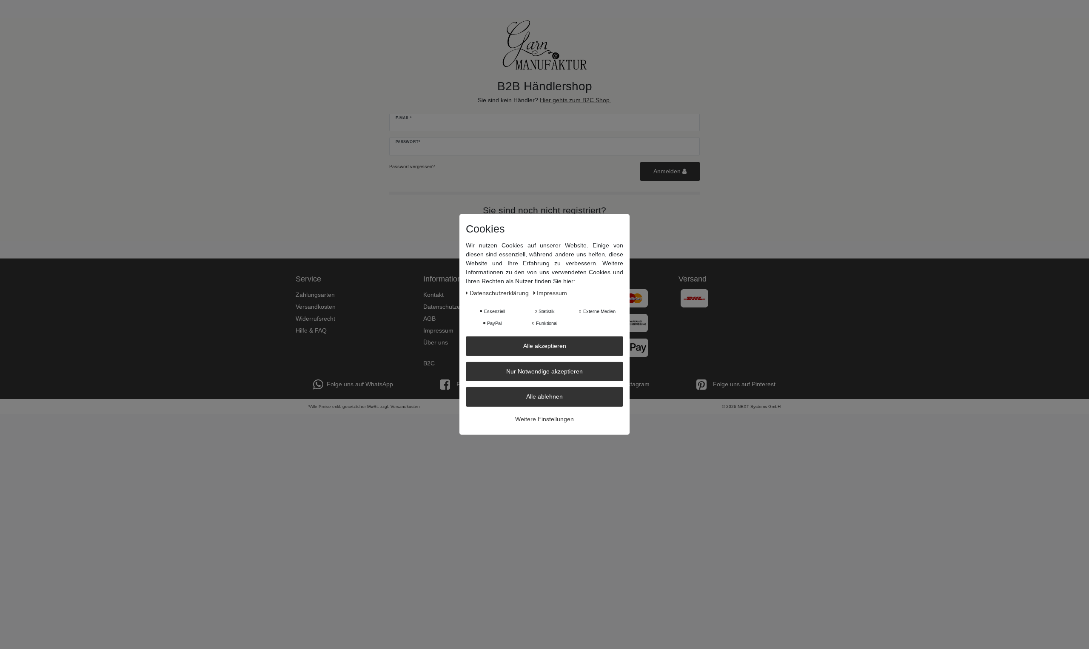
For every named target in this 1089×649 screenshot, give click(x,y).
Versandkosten (316, 306)
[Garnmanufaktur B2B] (544, 45)
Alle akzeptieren (544, 345)
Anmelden (667, 171)
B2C (429, 363)
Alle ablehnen (544, 396)
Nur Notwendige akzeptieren (544, 371)
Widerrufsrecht (315, 318)
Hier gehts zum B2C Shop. (575, 100)
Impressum (438, 330)
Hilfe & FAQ (311, 330)
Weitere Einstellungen (544, 418)
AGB (429, 318)
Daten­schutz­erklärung (500, 293)
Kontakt (433, 294)
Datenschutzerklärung (452, 306)
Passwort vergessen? (412, 166)
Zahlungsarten (315, 294)
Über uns (435, 342)
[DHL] (694, 297)
